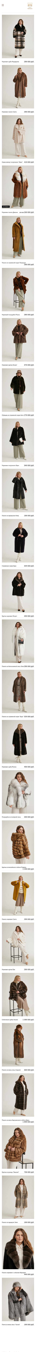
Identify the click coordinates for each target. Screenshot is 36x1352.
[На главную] (30, 5)
